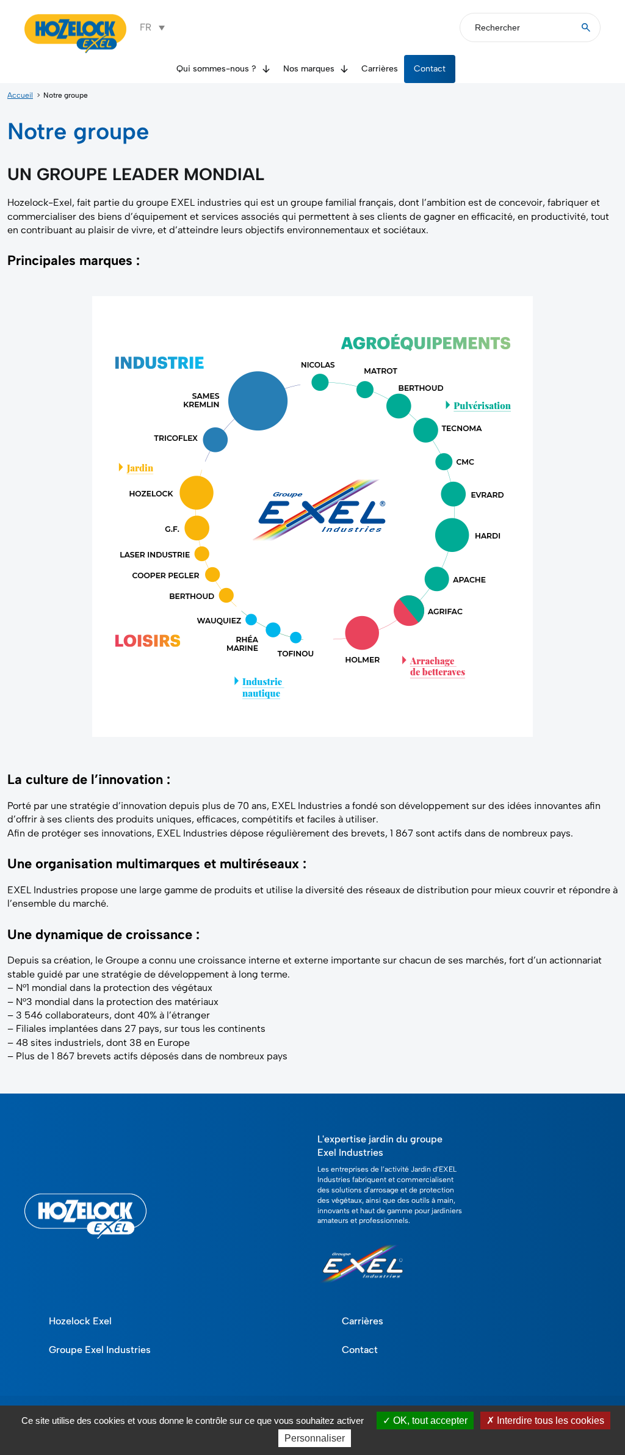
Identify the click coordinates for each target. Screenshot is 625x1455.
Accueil (20, 95)
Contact (430, 68)
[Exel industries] (362, 1287)
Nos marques (308, 68)
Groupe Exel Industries (100, 1349)
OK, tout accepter (429, 1420)
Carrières (379, 68)
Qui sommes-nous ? (216, 68)
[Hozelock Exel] (75, 51)
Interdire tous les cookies (549, 1420)
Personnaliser (314, 1438)
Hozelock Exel (80, 1321)
